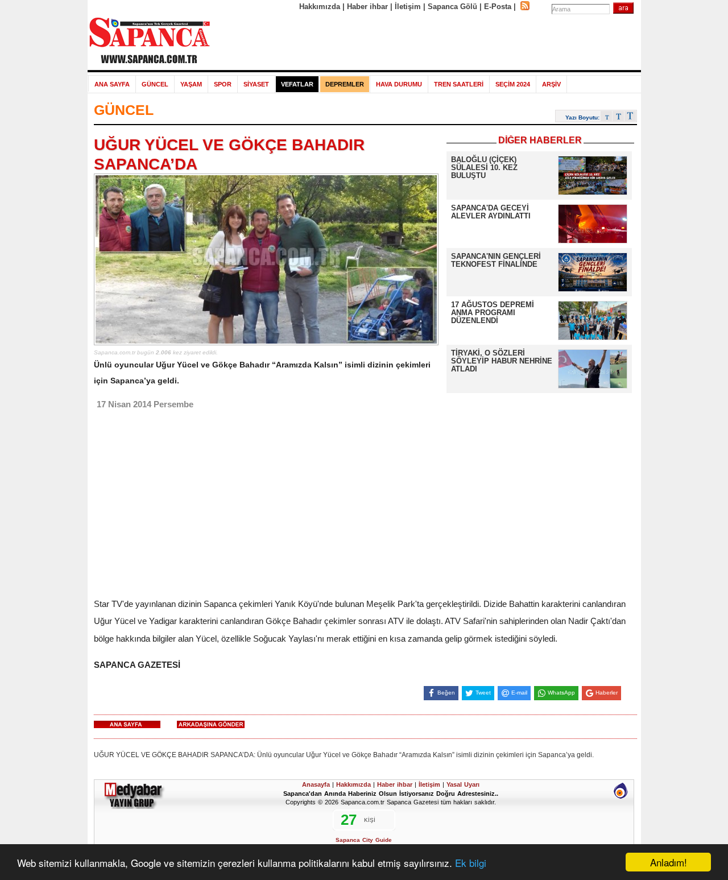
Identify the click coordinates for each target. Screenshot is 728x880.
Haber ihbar (367, 6)
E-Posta (497, 6)
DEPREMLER (344, 84)
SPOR (222, 84)
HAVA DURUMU (399, 84)
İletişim (408, 6)
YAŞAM (191, 84)
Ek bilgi (470, 863)
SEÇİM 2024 (512, 84)
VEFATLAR (297, 84)
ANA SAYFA (112, 84)
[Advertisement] (426, 41)
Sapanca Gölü (452, 6)
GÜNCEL (155, 84)
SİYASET (256, 84)
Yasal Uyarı (462, 784)
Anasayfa (316, 784)
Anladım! (668, 862)
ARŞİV (551, 84)
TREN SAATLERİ (458, 84)
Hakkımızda (319, 6)
